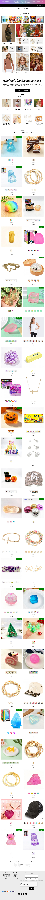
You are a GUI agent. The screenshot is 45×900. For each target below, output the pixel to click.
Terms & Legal (15, 878)
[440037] (35, 552)
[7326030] (6, 491)
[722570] (36, 823)
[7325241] (38, 280)
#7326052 (11, 524)
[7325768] (15, 763)
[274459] (33, 582)
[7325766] (12, 763)
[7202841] (42, 703)
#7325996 (11, 644)
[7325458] (33, 672)
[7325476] (9, 401)
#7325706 (11, 313)
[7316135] (42, 341)
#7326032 (11, 373)
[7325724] (38, 793)
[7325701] (11, 612)
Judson (6, 1)
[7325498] (8, 733)
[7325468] (38, 311)
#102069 (33, 403)
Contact (15, 874)
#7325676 (11, 584)
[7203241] (36, 491)
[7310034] (39, 341)
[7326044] (15, 672)
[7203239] (33, 491)
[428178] (3, 552)
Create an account (41, 5)
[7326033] (12, 371)
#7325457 (33, 674)
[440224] (33, 763)
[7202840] (39, 703)
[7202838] (33, 703)
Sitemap (6, 877)
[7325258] (12, 341)
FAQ (6, 878)
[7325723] (35, 793)
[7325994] (27, 220)
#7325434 (33, 644)
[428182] (15, 552)
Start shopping (22, 90)
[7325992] (36, 220)
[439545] (32, 552)
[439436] (11, 793)
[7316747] (36, 341)
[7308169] (30, 341)
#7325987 (11, 433)
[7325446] (29, 250)
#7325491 (11, 192)
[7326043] (12, 672)
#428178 (11, 554)
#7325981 (33, 433)
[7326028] (12, 491)
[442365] (35, 190)
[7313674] (27, 341)
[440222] (12, 703)
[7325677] (15, 582)
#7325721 (33, 795)
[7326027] (9, 491)
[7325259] (15, 341)
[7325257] (9, 341)
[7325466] (32, 311)
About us (15, 875)
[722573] (33, 823)
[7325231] (32, 371)
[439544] (26, 552)
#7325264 (11, 855)
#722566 (33, 825)
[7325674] (9, 582)
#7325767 (11, 765)
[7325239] (32, 280)
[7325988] (12, 431)
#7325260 (11, 343)
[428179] (6, 552)
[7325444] (32, 250)
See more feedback (22, 867)
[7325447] (38, 250)
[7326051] (14, 522)
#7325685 (11, 463)
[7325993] (39, 220)
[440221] (9, 703)
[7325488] (9, 190)
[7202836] (27, 703)
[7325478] (12, 401)
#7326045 (11, 674)
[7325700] (8, 612)
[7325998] (30, 733)
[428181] (12, 552)
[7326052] (8, 522)
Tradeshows (15, 876)
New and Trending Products (22, 133)
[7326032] (6, 371)
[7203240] (30, 491)
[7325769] (18, 763)
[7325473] (35, 612)
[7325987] (9, 431)
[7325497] (14, 733)
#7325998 (33, 735)
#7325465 (33, 313)
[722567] (30, 823)
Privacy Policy (15, 877)
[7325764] (6, 763)
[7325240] (35, 280)
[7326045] (6, 672)
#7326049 (11, 252)
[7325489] (12, 190)
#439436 (11, 795)
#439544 (33, 554)
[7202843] (24, 703)
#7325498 (11, 735)
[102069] (32, 401)
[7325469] (41, 311)
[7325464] (29, 311)
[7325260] (6, 341)
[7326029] (15, 491)
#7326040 (11, 825)
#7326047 (34, 162)
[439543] (29, 552)
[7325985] (39, 431)
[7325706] (9, 311)
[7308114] (24, 341)
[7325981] (27, 431)
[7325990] (30, 220)
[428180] (9, 552)
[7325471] (29, 612)
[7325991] (33, 220)
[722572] (42, 823)
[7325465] (26, 311)
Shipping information (6, 874)
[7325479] (15, 401)
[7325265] (9, 160)
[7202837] (30, 703)
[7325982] (30, 431)
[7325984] (36, 431)
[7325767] (3, 763)
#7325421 (33, 524)
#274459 (33, 584)
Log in (37, 5)
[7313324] (33, 341)
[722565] (27, 823)
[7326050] (11, 522)
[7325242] (29, 280)
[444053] (15, 280)
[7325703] (14, 612)
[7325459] (36, 672)
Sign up (31, 888)
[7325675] (12, 582)
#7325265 (11, 162)
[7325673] (6, 582)
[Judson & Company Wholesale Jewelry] (22, 9)
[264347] (33, 461)
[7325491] (6, 190)
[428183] (18, 552)
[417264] (6, 280)
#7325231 (33, 373)
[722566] (24, 823)
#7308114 (33, 343)
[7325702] (5, 612)
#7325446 (33, 252)
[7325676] (3, 582)
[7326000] (36, 733)
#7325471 (33, 614)
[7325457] (30, 672)
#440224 (33, 765)
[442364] (32, 190)
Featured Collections (22, 96)
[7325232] (35, 371)
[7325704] (17, 612)
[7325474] (38, 612)
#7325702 (11, 614)
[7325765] (9, 763)
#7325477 (11, 403)
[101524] (35, 401)
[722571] (39, 823)
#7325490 (34, 855)
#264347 (33, 463)
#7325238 (11, 222)
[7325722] (32, 793)
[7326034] (15, 371)
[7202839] (36, 703)
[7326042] (9, 672)
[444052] (12, 280)
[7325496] (11, 733)
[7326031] (9, 371)
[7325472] (32, 612)
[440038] (38, 552)
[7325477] (6, 401)
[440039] (41, 552)
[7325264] (12, 160)
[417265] (9, 280)
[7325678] (18, 582)
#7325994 (33, 222)
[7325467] (35, 311)
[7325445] (35, 250)
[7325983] (33, 431)
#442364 (33, 192)
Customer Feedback (6, 876)
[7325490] (15, 190)
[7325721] (29, 793)
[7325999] (33, 733)
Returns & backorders (6, 875)
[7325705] (12, 311)
